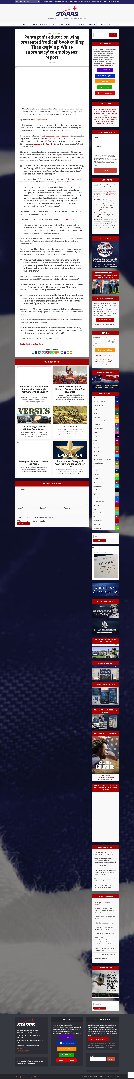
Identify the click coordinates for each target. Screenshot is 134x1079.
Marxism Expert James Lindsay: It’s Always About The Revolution (70, 389)
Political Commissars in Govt (104, 923)
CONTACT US (21, 1048)
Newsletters (73, 2)
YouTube (106, 111)
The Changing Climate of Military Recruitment (34, 428)
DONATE (105, 2)
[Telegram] (44, 352)
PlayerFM (111, 121)
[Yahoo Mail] (65, 352)
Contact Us (106, 70)
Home (25, 24)
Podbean (104, 121)
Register (100, 210)
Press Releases (59, 2)
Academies (70, 24)
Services (81, 24)
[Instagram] (41, 352)
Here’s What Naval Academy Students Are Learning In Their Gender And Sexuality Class (34, 390)
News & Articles (46, 24)
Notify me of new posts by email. (31, 521)
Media (67, 2)
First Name (97, 146)
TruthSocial (109, 113)
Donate (92, 24)
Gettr (102, 113)
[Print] (71, 352)
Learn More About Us (106, 66)
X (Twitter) (105, 109)
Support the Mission (98, 1039)
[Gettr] (47, 352)
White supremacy (74, 179)
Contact (51, 2)
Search (95, 32)
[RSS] (56, 352)
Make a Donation (106, 93)
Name (20, 508)
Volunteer (105, 87)
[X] (36, 352)
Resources (87, 2)
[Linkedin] (39, 352)
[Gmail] (59, 352)
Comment (21, 490)
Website (67, 508)
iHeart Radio (101, 123)
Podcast (80, 2)
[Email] (68, 352)
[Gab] (50, 352)
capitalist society (68, 219)
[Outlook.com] (62, 352)
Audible (97, 121)
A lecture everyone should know (105, 954)
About (46, 2)
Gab (115, 113)
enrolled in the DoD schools (44, 144)
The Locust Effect (70, 426)
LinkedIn (97, 113)
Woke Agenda (55, 33)
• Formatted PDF (101, 865)
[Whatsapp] (53, 352)
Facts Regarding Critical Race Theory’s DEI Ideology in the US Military (104, 910)
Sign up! (105, 170)
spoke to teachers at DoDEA (54, 320)
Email (43, 508)
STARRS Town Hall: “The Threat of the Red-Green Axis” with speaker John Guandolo (104, 195)
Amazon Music (111, 119)
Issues (59, 24)
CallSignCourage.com (107, 778)
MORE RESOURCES (101, 959)
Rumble (112, 111)
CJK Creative (115, 1076)
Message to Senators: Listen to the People (34, 462)
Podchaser (109, 123)
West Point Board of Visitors (107, 213)
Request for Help (114, 2)
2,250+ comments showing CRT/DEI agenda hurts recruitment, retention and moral (105, 860)
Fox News (43, 120)
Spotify (103, 119)
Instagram (98, 111)
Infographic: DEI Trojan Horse (104, 933)
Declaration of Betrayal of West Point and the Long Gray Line (70, 464)
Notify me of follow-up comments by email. (36, 517)
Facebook (113, 109)
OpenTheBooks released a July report (54, 136)
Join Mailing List (96, 2)
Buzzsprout (108, 117)
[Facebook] (33, 352)
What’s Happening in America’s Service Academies (105, 872)
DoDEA (46, 33)
